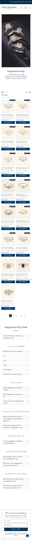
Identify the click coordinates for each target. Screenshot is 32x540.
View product (8, 122)
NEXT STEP (16, 529)
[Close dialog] (28, 511)
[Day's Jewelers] (9, 7)
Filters (26, 92)
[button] (21, 8)
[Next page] (24, 315)
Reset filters (4, 95)
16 (21, 315)
